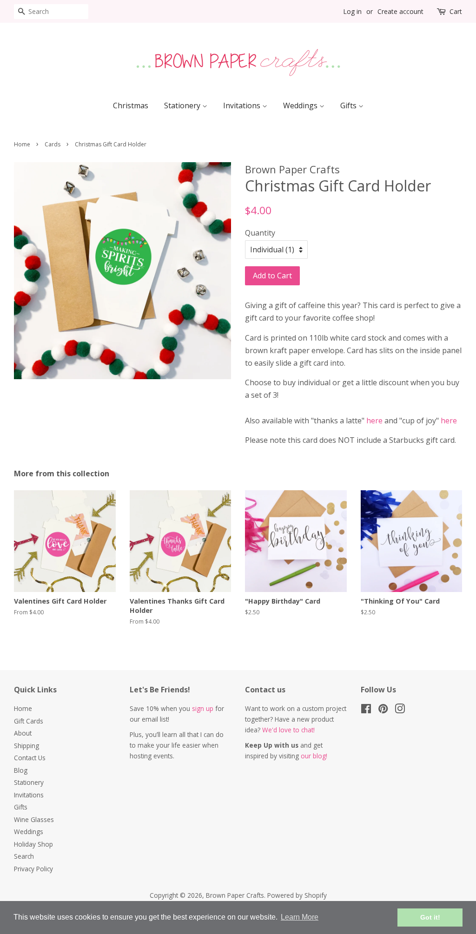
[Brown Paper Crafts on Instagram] (400, 710)
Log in (352, 11)
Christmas (130, 105)
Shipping (26, 745)
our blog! (314, 755)
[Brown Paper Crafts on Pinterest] (383, 710)
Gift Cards (28, 721)
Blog (20, 770)
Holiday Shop (33, 844)
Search (24, 856)
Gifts (349, 105)
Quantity (260, 233)
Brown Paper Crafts (235, 895)
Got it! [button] (430, 917)
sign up (202, 708)
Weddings (301, 105)
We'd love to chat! (288, 729)
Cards (52, 144)
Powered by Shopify (297, 895)
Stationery (183, 105)
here (374, 420)
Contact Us (30, 757)
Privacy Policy (33, 868)
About (23, 733)
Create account (400, 11)
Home (22, 144)
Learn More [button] (299, 917)
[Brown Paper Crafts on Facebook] (366, 710)
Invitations (242, 105)
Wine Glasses (34, 819)
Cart (456, 11)
